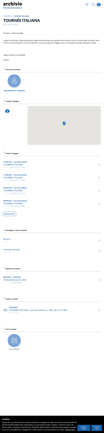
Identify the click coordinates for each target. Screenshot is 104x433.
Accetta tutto (96, 428)
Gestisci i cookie (84, 428)
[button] (64, 123)
